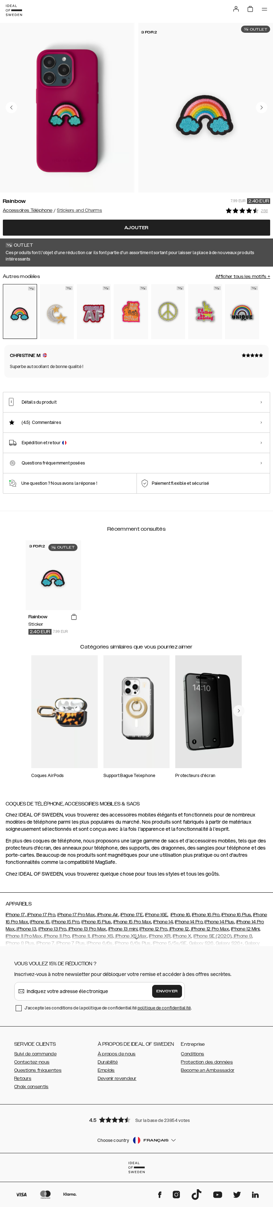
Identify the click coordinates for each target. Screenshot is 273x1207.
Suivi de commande (35, 1053)
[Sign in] (236, 9)
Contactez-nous (31, 1062)
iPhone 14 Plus (219, 921)
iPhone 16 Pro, (206, 914)
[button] (136, 1120)
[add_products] (74, 617)
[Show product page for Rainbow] (20, 311)
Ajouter (136, 227)
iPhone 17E (132, 914)
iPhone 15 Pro (65, 921)
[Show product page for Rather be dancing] (205, 311)
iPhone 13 (26, 929)
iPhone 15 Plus (96, 921)
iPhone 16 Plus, (236, 914)
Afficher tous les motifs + (242, 276)
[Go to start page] (14, 10)
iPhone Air (107, 914)
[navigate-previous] (239, 711)
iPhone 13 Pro (52, 929)
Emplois (106, 1070)
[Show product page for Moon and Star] (57, 311)
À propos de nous (117, 1053)
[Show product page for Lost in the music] (131, 311)
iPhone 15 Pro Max (132, 921)
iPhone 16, (181, 914)
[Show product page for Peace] (168, 311)
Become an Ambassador (207, 1070)
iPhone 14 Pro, (189, 921)
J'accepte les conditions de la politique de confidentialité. (108, 1008)
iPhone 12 (178, 929)
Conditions (192, 1053)
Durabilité (108, 1062)
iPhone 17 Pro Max (76, 914)
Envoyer (167, 991)
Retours (22, 1078)
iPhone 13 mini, (123, 929)
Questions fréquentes (37, 1070)
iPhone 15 (39, 921)
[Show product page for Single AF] (94, 311)
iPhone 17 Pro (40, 914)
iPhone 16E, (156, 914)
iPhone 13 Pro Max (86, 929)
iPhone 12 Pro (153, 929)
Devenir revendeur (117, 1078)
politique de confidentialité (164, 1008)
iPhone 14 (163, 921)
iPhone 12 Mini (245, 929)
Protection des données (207, 1062)
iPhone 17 (15, 914)
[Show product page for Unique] (242, 311)
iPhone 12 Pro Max (209, 929)
